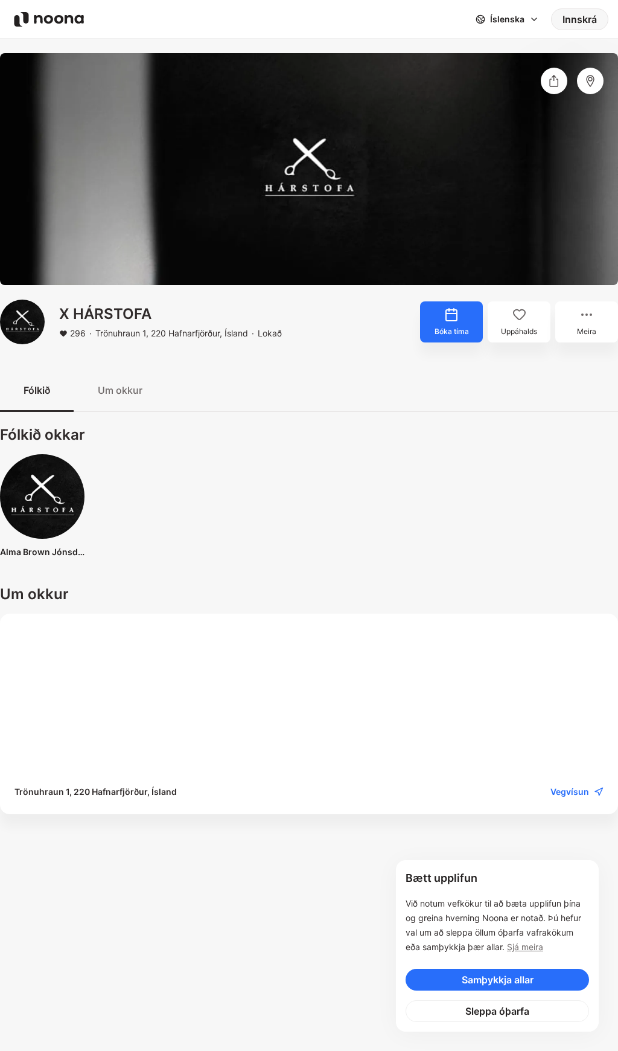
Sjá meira (525, 947)
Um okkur (120, 390)
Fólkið (37, 390)
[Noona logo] (49, 19)
